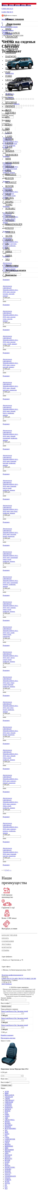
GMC (8, 83)
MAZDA (9, 150)
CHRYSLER (10, 48)
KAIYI (8, 124)
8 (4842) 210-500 (30, 978)
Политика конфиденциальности (12, 975)
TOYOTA (10, 216)
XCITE (8, 236)
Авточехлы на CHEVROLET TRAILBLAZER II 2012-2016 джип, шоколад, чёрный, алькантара (10, 779)
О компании (8, 941)
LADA (8, 132)
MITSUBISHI (10, 162)
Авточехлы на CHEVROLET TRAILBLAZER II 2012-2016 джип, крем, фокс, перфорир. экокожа (10, 509)
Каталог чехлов (9, 935)
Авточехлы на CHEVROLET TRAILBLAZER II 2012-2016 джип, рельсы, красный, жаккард (10, 363)
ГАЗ (7, 247)
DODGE (9, 68)
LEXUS (9, 143)
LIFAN (8, 147)
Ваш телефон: (6, 1003)
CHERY (9, 40)
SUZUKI (9, 212)
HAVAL (9, 94)
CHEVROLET (10, 44)
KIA (7, 128)
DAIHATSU (10, 60)
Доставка (6, 944)
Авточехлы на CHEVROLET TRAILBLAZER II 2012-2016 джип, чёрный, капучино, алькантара (10, 386)
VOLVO (9, 228)
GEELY (9, 80)
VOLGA (9, 220)
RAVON (9, 178)
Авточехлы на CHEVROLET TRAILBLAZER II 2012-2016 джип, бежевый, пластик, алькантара (10, 852)
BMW (8, 29)
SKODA (9, 198)
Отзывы (5, 950)
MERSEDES (10, 154)
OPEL (8, 170)
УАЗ (7, 259)
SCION (9, 190)
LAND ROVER (9, 137)
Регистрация (14, 24)
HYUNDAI (10, 102)
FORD (8, 76)
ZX (7, 243)
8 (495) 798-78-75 (7, 12)
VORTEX (10, 232)
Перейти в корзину (7, 1035)
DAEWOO (10, 56)
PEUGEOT (10, 174)
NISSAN (9, 166)
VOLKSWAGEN (10, 224)
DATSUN (10, 64)
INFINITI (10, 106)
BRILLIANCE (10, 33)
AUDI (7, 1091)
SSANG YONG (9, 203)
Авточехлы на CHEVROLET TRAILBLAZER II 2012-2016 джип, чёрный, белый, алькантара (10, 730)
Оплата (5, 938)
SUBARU (10, 208)
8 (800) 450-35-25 (7, 9)
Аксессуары (12, 265)
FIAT (7, 72)
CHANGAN (10, 36)
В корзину (6, 279)
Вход (9, 19)
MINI (8, 158)
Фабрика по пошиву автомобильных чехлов (16, 5)
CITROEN (10, 52)
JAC (7, 116)
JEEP (8, 120)
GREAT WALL (9, 89)
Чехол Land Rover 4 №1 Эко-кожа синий (14, 1011)
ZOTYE (9, 239)
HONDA (9, 98)
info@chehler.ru (7, 984)
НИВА (8, 251)
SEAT (8, 194)
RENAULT (10, 182)
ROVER (9, 186)
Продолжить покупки (8, 1038)
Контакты (6, 947)
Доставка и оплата (15, 270)
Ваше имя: (4, 1000)
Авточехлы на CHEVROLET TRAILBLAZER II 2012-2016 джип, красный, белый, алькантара (10, 532)
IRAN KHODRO (10, 111)
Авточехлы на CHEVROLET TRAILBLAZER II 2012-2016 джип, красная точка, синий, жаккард (10, 340)
